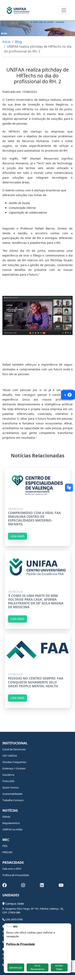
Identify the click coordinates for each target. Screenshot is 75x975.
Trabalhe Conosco (13, 800)
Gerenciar (15, 967)
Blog (18, 42)
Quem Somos (10, 787)
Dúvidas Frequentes (14, 762)
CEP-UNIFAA (9, 755)
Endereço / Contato (14, 768)
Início (6, 42)
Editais (6, 816)
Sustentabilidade (12, 794)
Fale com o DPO (11, 868)
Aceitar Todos (59, 967)
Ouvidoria (8, 775)
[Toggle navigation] (63, 10)
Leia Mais (17, 536)
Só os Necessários (37, 967)
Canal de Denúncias (14, 749)
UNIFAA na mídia (12, 829)
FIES (4, 846)
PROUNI (7, 852)
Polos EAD (8, 781)
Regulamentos (11, 823)
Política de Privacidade (15, 875)
